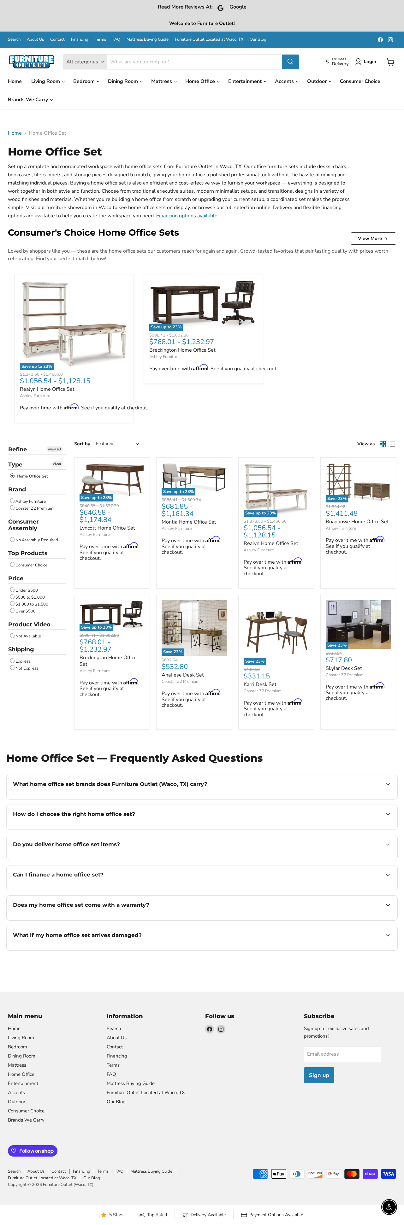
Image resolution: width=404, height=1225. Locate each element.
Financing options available (186, 215)
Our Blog (258, 39)
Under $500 (26, 590)
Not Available (28, 636)
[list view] (391, 444)
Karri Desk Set (260, 684)
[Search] (290, 62)
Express (22, 661)
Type (15, 464)
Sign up (319, 1075)
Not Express (26, 668)
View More (370, 238)
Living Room (46, 81)
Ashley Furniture (35, 396)
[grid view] (382, 444)
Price (15, 578)
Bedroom (84, 81)
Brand (17, 489)
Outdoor (317, 81)
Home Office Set (31, 476)
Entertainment (245, 81)
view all (54, 449)
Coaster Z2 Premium (34, 508)
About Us (35, 39)
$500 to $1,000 (30, 597)
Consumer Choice (360, 81)
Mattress (162, 81)
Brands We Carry (28, 99)
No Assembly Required (36, 540)
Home (15, 81)
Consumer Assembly (23, 525)
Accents (285, 81)
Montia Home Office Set (189, 522)
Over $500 (25, 611)
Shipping (21, 649)
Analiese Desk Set (183, 674)
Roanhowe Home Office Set (357, 521)
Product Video (29, 624)
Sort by (82, 444)
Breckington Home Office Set (182, 350)
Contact (57, 39)
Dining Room (123, 81)
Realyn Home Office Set (47, 389)
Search (14, 39)
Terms (100, 39)
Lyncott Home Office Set (107, 528)
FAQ (116, 39)
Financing (79, 39)
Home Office (200, 81)
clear (57, 463)
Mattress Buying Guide (148, 39)
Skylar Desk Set (344, 668)
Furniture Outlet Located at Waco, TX (209, 39)
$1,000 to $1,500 (31, 604)
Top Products (28, 553)
